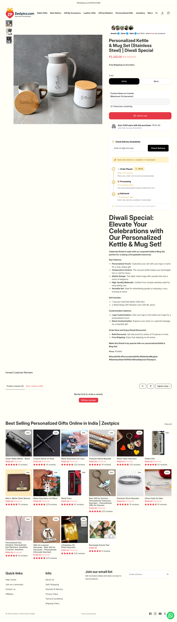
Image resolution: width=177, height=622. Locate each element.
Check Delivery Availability (127, 142)
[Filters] (150, 386)
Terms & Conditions (54, 599)
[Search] (156, 13)
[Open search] (142, 386)
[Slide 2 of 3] (9, 31)
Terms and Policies (88, 614)
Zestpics (15, 614)
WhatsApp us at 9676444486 (88, 3)
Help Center (11, 580)
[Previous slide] (9, 443)
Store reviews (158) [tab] (34, 386)
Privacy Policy (51, 594)
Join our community (14, 584)
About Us (49, 580)
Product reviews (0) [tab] (15, 386)
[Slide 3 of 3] (9, 40)
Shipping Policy (52, 603)
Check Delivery (158, 148)
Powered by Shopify (27, 614)
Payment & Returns (54, 589)
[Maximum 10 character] (122, 95)
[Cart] (168, 13)
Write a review (88, 400)
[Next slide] (29, 443)
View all (168, 424)
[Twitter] (165, 613)
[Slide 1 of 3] (9, 23)
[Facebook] (150, 613)
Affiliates (9, 594)
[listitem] (150, 13)
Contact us (10, 589)
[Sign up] (167, 574)
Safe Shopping (52, 584)
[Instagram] (155, 613)
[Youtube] (160, 613)
